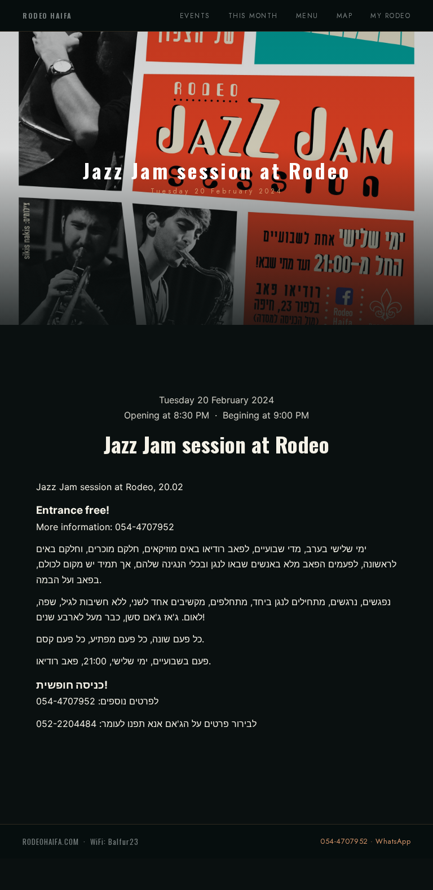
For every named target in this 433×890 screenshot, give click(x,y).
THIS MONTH (253, 16)
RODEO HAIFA (47, 15)
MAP (345, 16)
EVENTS (195, 16)
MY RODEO (390, 16)
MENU (307, 16)
